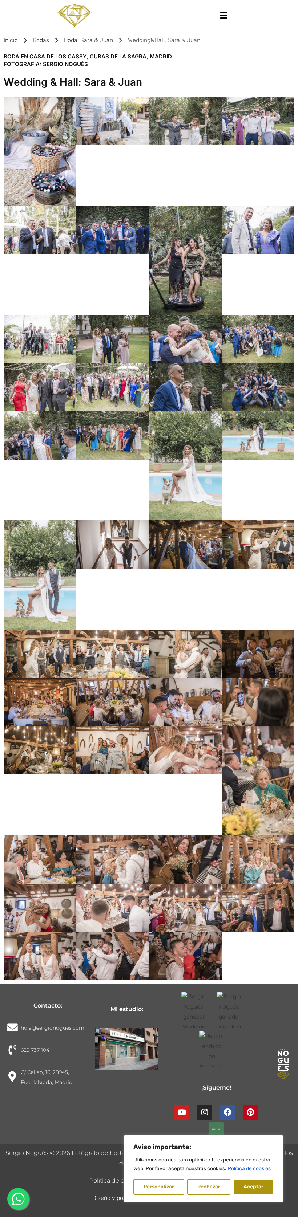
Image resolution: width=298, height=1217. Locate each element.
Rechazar (208, 1187)
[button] (223, 16)
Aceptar (253, 1187)
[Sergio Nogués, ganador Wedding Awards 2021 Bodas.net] (234, 1010)
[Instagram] (204, 1112)
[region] (203, 1168)
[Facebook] (227, 1112)
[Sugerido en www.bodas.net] (216, 1049)
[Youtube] (181, 1112)
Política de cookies (249, 1168)
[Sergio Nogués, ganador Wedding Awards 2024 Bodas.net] (198, 1010)
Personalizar (159, 1187)
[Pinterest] (250, 1112)
